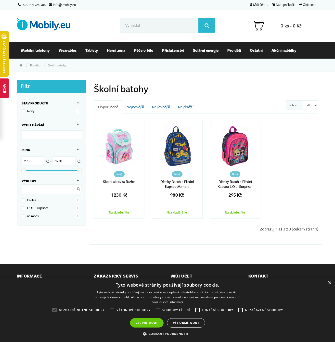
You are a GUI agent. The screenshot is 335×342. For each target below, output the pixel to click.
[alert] (167, 310)
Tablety (91, 50)
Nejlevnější (161, 107)
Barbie (31, 200)
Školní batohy (57, 65)
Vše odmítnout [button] (186, 323)
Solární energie (206, 50)
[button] (167, 333)
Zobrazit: (294, 105)
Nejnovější (135, 107)
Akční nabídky (283, 50)
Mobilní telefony (35, 50)
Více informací (173, 302)
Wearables (68, 50)
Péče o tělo (143, 50)
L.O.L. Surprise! (37, 208)
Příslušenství (173, 50)
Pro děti (234, 50)
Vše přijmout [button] (147, 323)
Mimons (33, 216)
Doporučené (108, 107)
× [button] (329, 283)
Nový (31, 111)
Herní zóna (116, 50)
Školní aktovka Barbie (119, 182)
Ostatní (256, 50)
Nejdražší (185, 107)
